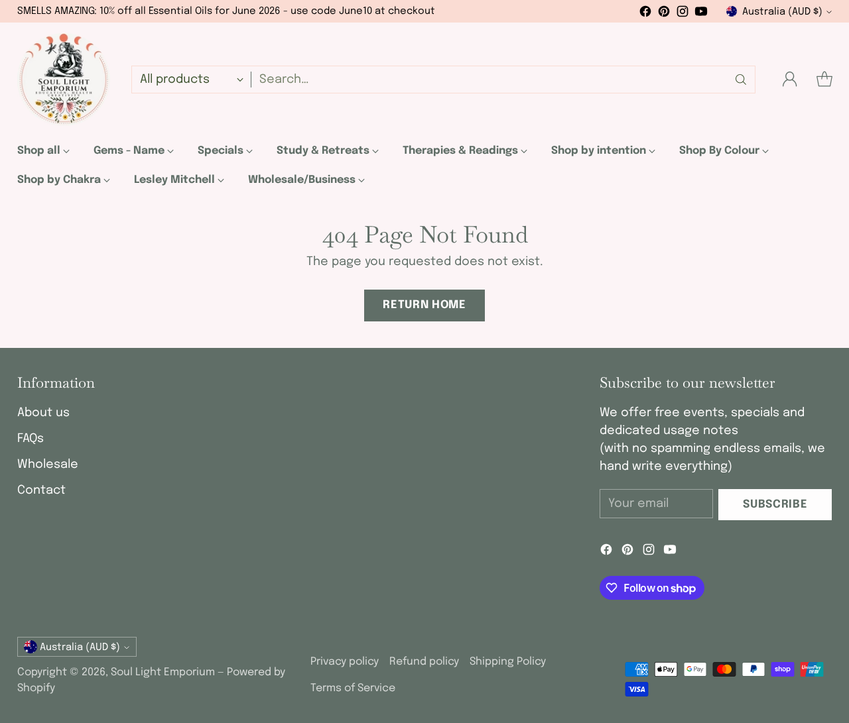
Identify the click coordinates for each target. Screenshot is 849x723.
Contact (41, 490)
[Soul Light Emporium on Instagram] (682, 14)
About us (43, 413)
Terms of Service (352, 688)
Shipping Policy (508, 661)
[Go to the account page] (790, 79)
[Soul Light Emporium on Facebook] (645, 14)
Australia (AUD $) (782, 12)
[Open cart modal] (824, 79)
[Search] (740, 79)
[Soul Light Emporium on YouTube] (701, 14)
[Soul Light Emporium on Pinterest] (664, 14)
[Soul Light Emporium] (63, 79)
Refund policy (424, 661)
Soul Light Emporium (163, 672)
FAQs (30, 439)
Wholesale (47, 465)
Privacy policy (344, 661)
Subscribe (775, 504)
